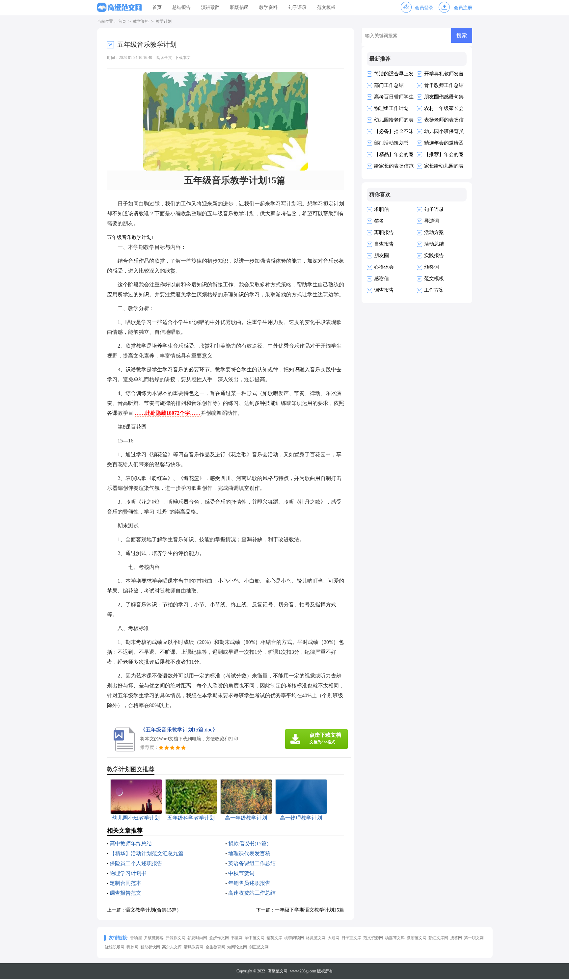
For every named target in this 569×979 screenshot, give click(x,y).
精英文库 (274, 938)
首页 (157, 7)
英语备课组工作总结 (252, 863)
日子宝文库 (351, 938)
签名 (379, 221)
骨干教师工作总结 (444, 85)
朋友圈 (381, 255)
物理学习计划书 (128, 873)
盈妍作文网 (219, 938)
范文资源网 (373, 938)
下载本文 (183, 57)
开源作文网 (175, 938)
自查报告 (384, 244)
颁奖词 (431, 267)
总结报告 (181, 7)
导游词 (431, 221)
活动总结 (434, 244)
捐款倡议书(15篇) (248, 843)
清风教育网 (193, 947)
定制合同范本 (125, 883)
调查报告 (384, 290)
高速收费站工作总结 (252, 893)
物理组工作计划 (391, 108)
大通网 (333, 938)
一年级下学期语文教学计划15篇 (309, 910)
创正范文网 (259, 947)
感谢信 (381, 278)
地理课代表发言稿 (249, 853)
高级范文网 (277, 971)
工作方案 (434, 290)
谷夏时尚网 (197, 938)
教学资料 (268, 7)
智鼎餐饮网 (150, 947)
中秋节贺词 (241, 873)
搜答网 (456, 938)
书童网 (237, 938)
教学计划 (164, 21)
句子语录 (297, 7)
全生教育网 (215, 947)
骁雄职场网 (114, 947)
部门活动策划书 (391, 143)
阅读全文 (164, 57)
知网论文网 (237, 947)
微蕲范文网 (416, 938)
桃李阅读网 (294, 938)
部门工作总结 (389, 85)
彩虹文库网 (438, 938)
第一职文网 (474, 938)
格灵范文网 (316, 938)
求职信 (381, 209)
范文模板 (326, 7)
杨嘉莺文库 (395, 938)
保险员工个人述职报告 (136, 863)
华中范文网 (254, 938)
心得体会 (384, 267)
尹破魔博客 (154, 938)
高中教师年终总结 (131, 843)
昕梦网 (132, 947)
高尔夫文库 (172, 947)
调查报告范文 (125, 893)
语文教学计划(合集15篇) (151, 910)
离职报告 (384, 232)
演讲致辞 (210, 7)
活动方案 (434, 232)
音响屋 (136, 938)
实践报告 (434, 255)
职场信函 (239, 7)
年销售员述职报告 (249, 883)
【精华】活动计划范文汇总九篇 (146, 853)
